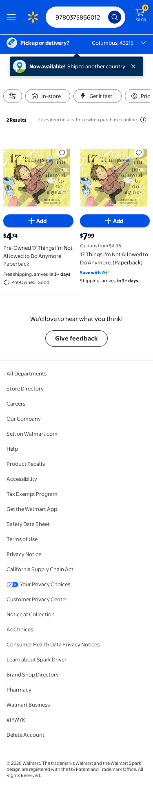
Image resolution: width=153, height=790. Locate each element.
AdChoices (20, 629)
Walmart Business (28, 704)
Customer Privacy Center (37, 599)
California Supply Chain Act (40, 569)
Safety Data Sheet (28, 524)
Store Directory (25, 388)
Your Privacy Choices (45, 584)
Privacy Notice (24, 554)
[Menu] (13, 17)
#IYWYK (16, 719)
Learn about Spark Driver (37, 659)
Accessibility (22, 479)
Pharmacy (19, 689)
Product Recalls (26, 463)
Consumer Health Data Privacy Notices (53, 644)
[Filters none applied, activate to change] (12, 96)
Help (12, 448)
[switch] (47, 96)
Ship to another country (96, 66)
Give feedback (76, 338)
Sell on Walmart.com (32, 433)
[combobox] (85, 17)
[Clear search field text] (104, 17)
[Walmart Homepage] (32, 17)
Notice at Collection (31, 614)
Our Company (24, 418)
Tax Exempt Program (32, 494)
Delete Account (25, 734)
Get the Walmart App (32, 509)
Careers (16, 403)
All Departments (27, 373)
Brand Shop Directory (33, 674)
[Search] (114, 17)
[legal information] (143, 119)
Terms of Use (22, 539)
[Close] (135, 66)
